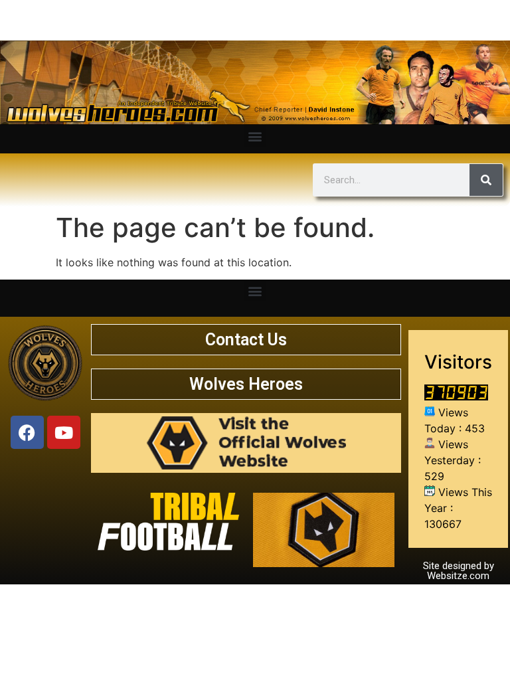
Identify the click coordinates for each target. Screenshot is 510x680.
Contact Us (246, 339)
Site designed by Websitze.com (458, 571)
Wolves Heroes (246, 384)
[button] (255, 136)
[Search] (486, 180)
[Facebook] (27, 432)
